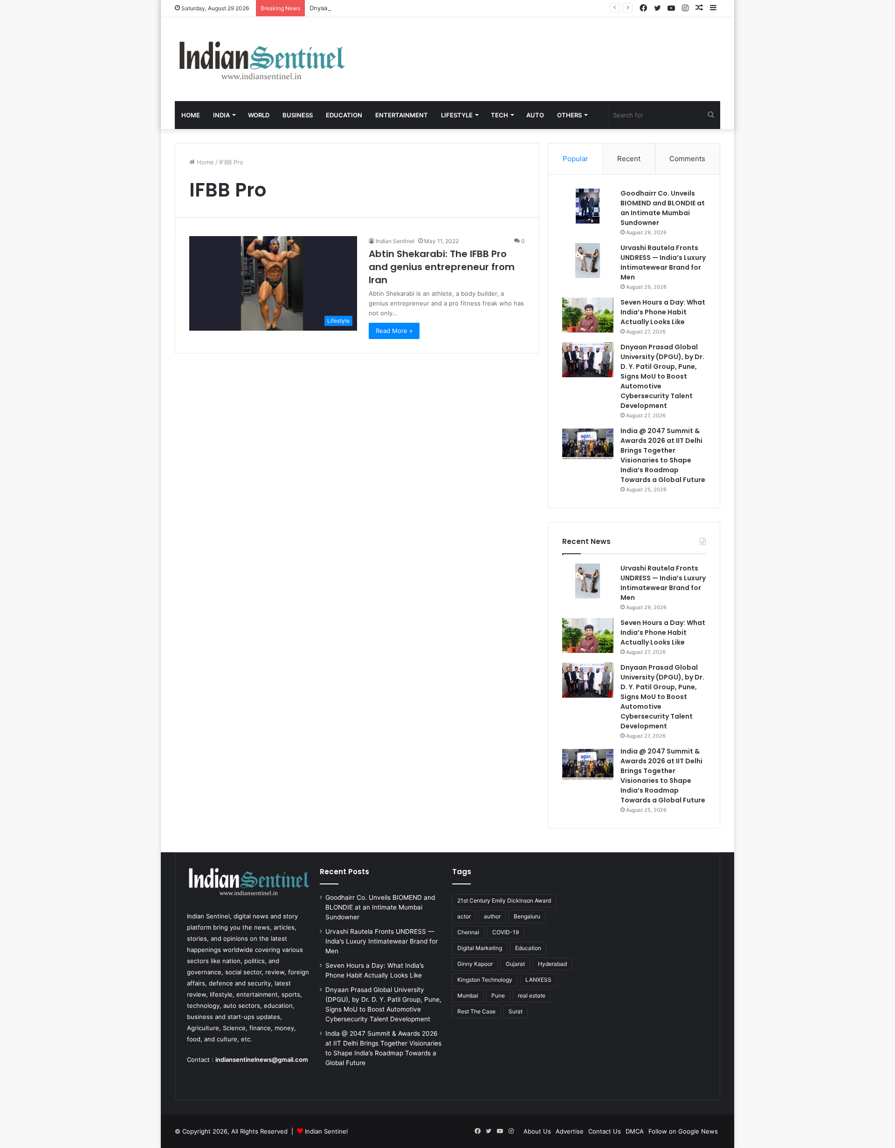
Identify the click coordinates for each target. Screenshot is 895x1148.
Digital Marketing (479, 947)
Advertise (570, 1131)
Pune (498, 995)
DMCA (635, 1131)
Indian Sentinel (395, 241)
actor (464, 916)
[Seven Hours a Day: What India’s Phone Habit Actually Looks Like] (587, 315)
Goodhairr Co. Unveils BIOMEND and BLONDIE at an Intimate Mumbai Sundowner (662, 208)
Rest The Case (476, 1011)
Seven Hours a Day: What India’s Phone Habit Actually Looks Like (662, 312)
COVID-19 (505, 932)
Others (569, 115)
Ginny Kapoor (475, 963)
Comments (687, 158)
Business (297, 115)
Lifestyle (457, 115)
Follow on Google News (683, 1131)
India (221, 115)
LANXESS (538, 979)
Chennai (468, 932)
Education (344, 115)
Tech (499, 115)
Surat (516, 1011)
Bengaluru (527, 916)
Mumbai (467, 995)
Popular (575, 158)
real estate (531, 995)
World (258, 115)
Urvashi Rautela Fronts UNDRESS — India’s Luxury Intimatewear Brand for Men (663, 262)
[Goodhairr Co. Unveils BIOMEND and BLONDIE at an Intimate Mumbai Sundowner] (587, 206)
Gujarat (515, 963)
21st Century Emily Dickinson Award (504, 900)
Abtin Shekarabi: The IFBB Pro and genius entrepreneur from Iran (442, 266)
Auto (535, 115)
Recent (628, 158)
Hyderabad (552, 963)
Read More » (394, 330)
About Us (537, 1131)
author (492, 916)
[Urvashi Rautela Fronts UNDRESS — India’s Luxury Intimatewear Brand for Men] (587, 260)
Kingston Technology (484, 979)
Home (190, 115)
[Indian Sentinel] (261, 59)
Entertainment (401, 115)
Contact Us (604, 1131)
